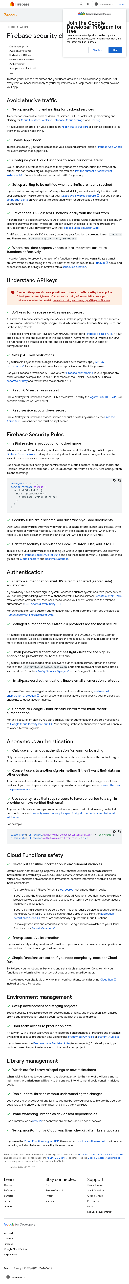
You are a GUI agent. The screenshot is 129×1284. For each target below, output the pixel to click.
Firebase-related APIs (99, 334)
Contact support (96, 1185)
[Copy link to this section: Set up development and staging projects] (80, 1006)
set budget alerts (17, 199)
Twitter (49, 1195)
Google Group (95, 1195)
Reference (9, 1190)
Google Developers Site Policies (104, 1157)
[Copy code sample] (119, 480)
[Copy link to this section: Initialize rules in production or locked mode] (84, 444)
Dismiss (97, 50)
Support (10, 14)
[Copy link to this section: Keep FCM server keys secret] (62, 390)
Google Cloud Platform (16, 1249)
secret (66, 889)
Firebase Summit (54, 1190)
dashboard (78, 195)
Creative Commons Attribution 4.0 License (101, 1154)
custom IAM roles (108, 1037)
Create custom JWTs (109, 596)
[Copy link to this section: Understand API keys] (60, 281)
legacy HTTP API (103, 397)
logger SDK (41, 1141)
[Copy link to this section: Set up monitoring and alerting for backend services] (97, 110)
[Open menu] (5, 4)
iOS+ (27, 604)
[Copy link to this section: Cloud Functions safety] (66, 856)
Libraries (8, 1201)
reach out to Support (75, 127)
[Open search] (81, 4)
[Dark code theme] (114, 480)
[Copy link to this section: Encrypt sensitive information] (62, 938)
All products (10, 1254)
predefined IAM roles (81, 1037)
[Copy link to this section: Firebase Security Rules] (67, 435)
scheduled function (74, 267)
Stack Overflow (95, 1190)
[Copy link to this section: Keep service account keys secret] (69, 410)
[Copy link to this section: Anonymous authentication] (76, 742)
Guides (8, 1185)
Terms (7, 1268)
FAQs (90, 1206)
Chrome (8, 1238)
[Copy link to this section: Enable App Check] (44, 140)
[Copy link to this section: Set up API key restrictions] (57, 355)
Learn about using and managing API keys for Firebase (81, 300)
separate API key (17, 381)
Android (36, 604)
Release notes (94, 1201)
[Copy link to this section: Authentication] (47, 573)
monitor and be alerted (91, 1141)
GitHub (8, 1206)
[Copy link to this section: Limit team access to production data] (75, 1026)
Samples (8, 1195)
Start (115, 50)
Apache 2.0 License (57, 1157)
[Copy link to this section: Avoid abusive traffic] (60, 101)
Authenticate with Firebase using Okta (30, 615)
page (51, 671)
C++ (58, 604)
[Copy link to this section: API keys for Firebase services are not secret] (87, 313)
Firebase (11, 26)
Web (45, 604)
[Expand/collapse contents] (27, 46)
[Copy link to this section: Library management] (61, 1061)
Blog (48, 1185)
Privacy (17, 1268)
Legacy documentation (99, 1211)
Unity (52, 604)
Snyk (35, 1121)
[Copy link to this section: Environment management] (75, 997)
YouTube (50, 1201)
